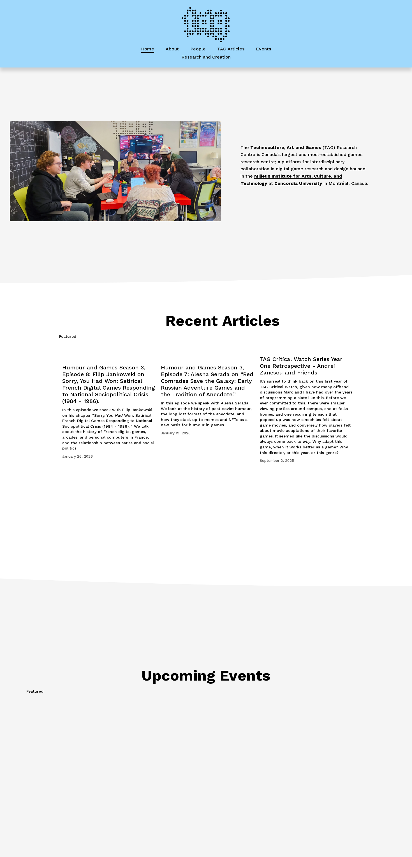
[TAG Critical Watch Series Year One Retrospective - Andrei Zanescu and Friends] (306, 347)
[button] (343, 336)
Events (263, 49)
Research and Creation (206, 57)
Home (147, 49)
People (198, 49)
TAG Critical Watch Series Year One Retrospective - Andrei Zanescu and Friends (301, 366)
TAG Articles (230, 49)
